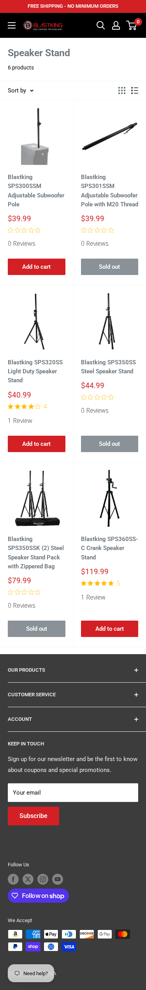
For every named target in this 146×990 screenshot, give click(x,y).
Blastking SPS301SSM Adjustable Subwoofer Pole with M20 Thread (109, 191)
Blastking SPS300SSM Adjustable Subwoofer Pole (36, 191)
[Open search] (101, 25)
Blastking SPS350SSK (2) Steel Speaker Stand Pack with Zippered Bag (36, 553)
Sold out (109, 266)
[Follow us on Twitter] (28, 879)
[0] (132, 25)
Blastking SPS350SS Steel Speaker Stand (108, 367)
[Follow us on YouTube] (57, 879)
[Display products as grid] (121, 90)
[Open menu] (12, 25)
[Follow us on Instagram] (42, 879)
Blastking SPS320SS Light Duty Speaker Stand (35, 371)
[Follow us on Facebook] (13, 879)
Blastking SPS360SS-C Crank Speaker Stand (109, 548)
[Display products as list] (134, 90)
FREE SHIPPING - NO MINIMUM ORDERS (73, 6)
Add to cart (36, 266)
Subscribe (33, 816)
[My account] (116, 25)
